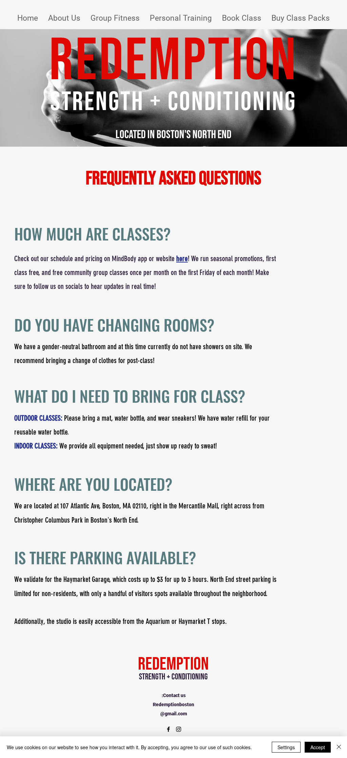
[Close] (339, 747)
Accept (317, 747)
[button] (64, 18)
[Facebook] (168, 729)
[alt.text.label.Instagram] (178, 729)
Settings (286, 747)
